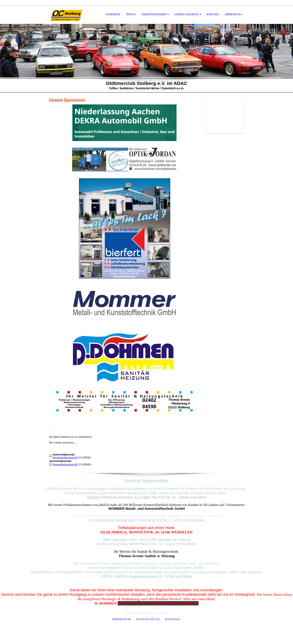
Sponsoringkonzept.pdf (64, 457)
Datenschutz (148, 619)
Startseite (112, 14)
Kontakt (212, 14)
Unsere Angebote (186, 14)
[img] (66, 14)
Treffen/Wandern (153, 14)
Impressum (232, 14)
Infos (130, 14)
